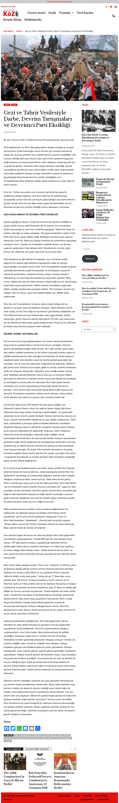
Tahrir (49, 738)
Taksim (8, 741)
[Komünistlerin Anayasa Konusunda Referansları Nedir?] (65, 761)
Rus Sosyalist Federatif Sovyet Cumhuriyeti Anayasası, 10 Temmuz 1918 (40, 780)
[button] (113, 16)
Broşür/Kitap (12, 19)
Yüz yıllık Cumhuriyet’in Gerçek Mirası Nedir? (95, 276)
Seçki (52, 12)
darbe (59, 735)
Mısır (42, 738)
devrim (67, 735)
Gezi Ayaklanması (18, 738)
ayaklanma (49, 735)
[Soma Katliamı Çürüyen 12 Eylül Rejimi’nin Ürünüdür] (88, 213)
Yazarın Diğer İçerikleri (37, 749)
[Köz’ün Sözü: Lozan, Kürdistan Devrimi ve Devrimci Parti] (99, 121)
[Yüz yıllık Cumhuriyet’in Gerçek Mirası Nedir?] (15, 761)
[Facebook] (106, 7)
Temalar (65, 12)
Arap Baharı (38, 735)
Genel (19, 31)
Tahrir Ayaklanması (63, 738)
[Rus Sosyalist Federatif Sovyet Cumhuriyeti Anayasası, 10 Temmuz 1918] (40, 761)
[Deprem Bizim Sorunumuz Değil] (88, 182)
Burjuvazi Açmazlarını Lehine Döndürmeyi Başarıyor (104, 197)
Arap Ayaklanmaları (23, 735)
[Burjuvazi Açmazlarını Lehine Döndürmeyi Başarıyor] (88, 196)
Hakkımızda (32, 19)
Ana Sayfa (8, 31)
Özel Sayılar (85, 12)
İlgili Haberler (13, 749)
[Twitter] (111, 7)
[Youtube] (116, 7)
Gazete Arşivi (36, 12)
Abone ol (89, 258)
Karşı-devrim (32, 738)
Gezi (6, 738)
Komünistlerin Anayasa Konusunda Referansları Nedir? (64, 780)
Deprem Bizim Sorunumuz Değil (105, 182)
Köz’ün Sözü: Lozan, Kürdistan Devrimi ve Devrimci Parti (96, 137)
